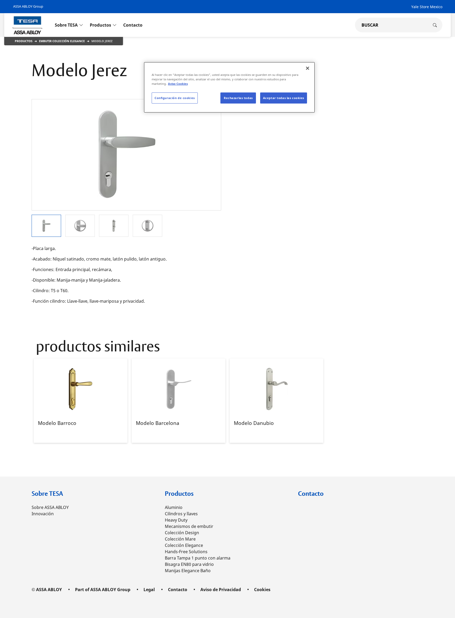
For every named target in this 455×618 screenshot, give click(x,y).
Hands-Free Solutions (186, 552)
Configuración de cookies (175, 98)
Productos (23, 41)
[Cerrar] (307, 68)
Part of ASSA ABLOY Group (102, 589)
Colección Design (182, 533)
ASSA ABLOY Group (28, 6)
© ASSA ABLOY (47, 589)
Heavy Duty (176, 520)
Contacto (311, 493)
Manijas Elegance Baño (188, 570)
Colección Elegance (184, 545)
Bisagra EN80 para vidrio (189, 564)
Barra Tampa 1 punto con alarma (197, 558)
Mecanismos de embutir (189, 526)
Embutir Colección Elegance (62, 41)
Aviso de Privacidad (220, 589)
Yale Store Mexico (426, 6)
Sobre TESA (47, 493)
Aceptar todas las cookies (283, 98)
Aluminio (173, 507)
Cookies (262, 589)
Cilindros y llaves (181, 514)
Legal (149, 589)
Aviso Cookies (178, 84)
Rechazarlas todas (238, 98)
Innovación (43, 514)
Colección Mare (180, 539)
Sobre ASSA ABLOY (50, 507)
